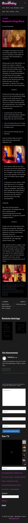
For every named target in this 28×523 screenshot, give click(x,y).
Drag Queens (19, 285)
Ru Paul (20, 291)
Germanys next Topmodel (9, 291)
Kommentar (7, 390)
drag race (5, 288)
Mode (3, 11)
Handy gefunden (21, 303)
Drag (12, 7)
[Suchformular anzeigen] (25, 3)
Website (5, 426)
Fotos (3, 7)
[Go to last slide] (4, 331)
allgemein (5, 18)
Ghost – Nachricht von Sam (10, 481)
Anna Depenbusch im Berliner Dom (12, 473)
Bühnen (8, 7)
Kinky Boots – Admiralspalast (10, 489)
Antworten (6, 369)
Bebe (4, 285)
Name (5, 411)
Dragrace (12, 288)
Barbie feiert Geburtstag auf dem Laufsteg (6, 305)
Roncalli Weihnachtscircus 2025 (11, 485)
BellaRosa (11, 357)
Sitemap (4, 501)
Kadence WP (15, 518)
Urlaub (17, 11)
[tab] (12, 341)
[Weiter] (23, 331)
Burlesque (16, 7)
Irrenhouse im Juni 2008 (20, 327)
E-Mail (5, 419)
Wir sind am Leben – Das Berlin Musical (13, 477)
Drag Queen (11, 285)
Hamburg (12, 11)
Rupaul (5, 294)
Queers (22, 7)
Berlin (7, 11)
